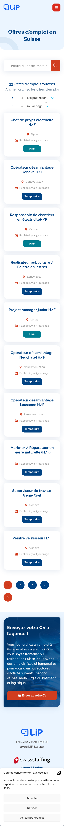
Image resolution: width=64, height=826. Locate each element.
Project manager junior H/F (32, 310)
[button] (58, 772)
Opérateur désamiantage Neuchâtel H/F (32, 355)
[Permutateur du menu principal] (56, 7)
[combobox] (36, 98)
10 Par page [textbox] (34, 106)
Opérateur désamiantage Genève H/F (32, 169)
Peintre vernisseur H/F (32, 538)
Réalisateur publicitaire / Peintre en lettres (32, 264)
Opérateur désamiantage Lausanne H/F (32, 402)
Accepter (32, 798)
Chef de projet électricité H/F (32, 122)
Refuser (32, 808)
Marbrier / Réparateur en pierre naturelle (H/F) (32, 450)
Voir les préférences (32, 817)
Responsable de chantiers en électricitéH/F (32, 217)
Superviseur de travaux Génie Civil (32, 493)
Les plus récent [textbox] (37, 98)
